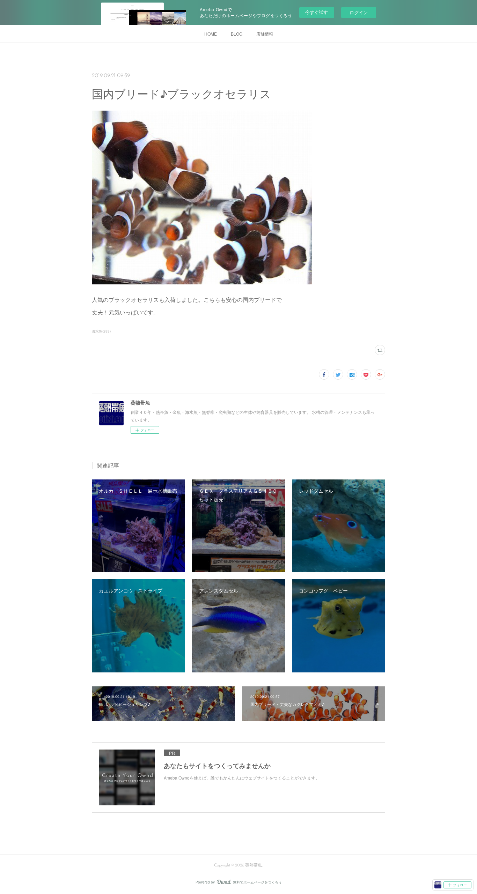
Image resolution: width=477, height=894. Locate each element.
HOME (210, 34)
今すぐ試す (316, 12)
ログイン (359, 12)
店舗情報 (264, 34)
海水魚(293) (101, 331)
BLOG (236, 34)
